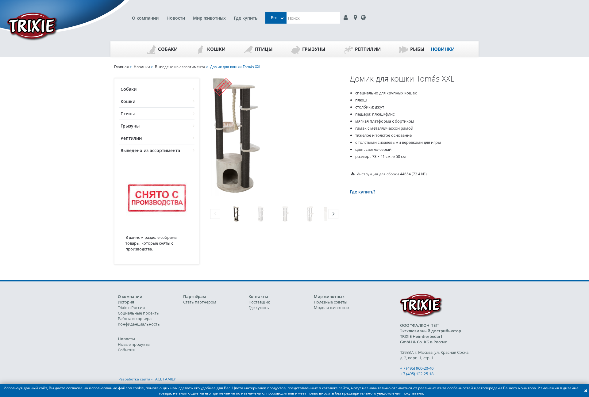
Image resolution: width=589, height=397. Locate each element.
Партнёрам (194, 296)
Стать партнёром (199, 302)
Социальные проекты (139, 313)
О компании (145, 18)
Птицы (264, 49)
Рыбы (417, 49)
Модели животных (331, 307)
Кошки (216, 49)
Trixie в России (131, 307)
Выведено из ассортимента (150, 150)
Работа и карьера (135, 318)
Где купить (245, 18)
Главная (121, 66)
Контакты (258, 296)
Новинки (443, 49)
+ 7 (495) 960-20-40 (416, 368)
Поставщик (259, 302)
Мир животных (209, 18)
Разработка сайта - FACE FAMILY (147, 379)
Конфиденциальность (139, 324)
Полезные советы (330, 302)
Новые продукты (134, 344)
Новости (176, 18)
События (126, 350)
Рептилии (368, 49)
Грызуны (313, 49)
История (126, 302)
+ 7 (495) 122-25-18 (416, 373)
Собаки (168, 49)
